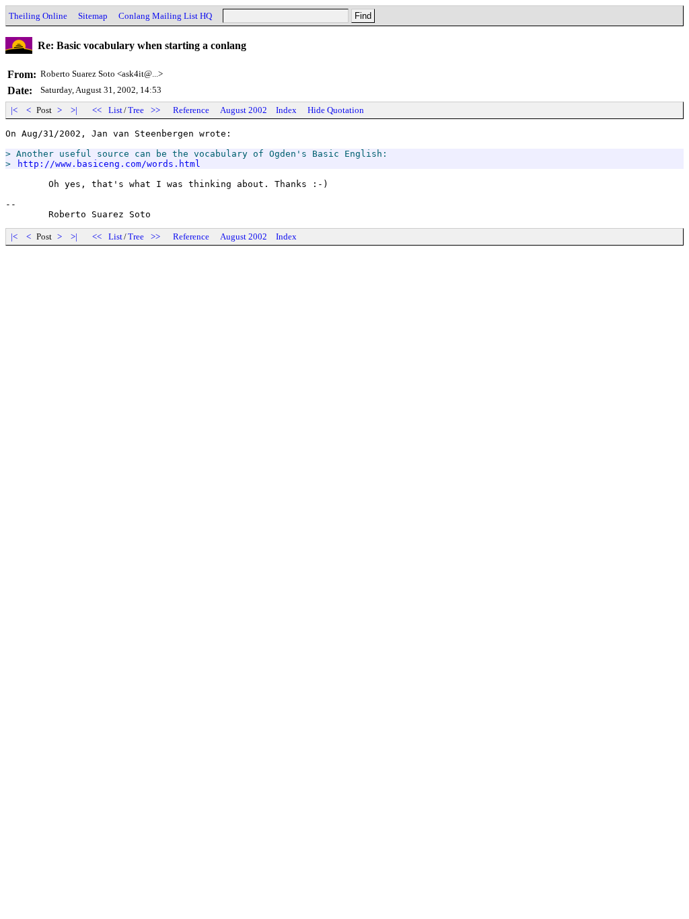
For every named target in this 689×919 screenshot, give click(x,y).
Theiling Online (38, 16)
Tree (136, 110)
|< (14, 110)
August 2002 (243, 110)
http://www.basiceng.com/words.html (109, 164)
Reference (191, 110)
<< (97, 110)
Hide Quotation (335, 110)
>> (155, 110)
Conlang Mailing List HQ (165, 16)
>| (74, 110)
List (115, 110)
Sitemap (93, 16)
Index (286, 110)
